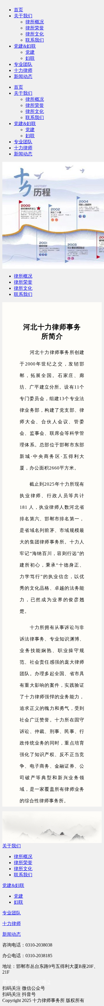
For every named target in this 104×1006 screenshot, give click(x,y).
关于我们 (23, 15)
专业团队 (23, 64)
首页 (18, 9)
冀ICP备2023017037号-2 (26, 982)
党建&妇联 (25, 46)
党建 (30, 52)
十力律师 (23, 70)
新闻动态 (23, 76)
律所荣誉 (34, 27)
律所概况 (34, 21)
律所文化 (34, 33)
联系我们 (34, 40)
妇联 (30, 58)
